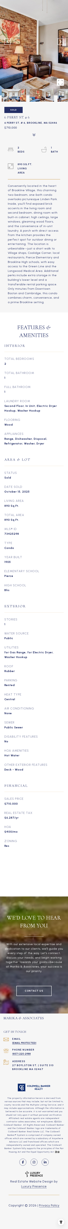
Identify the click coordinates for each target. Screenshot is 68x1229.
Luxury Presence (34, 1186)
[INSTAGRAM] (34, 1162)
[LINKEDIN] (45, 1162)
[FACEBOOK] (22, 1162)
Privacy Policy (49, 1205)
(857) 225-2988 (21, 1053)
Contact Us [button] (34, 990)
